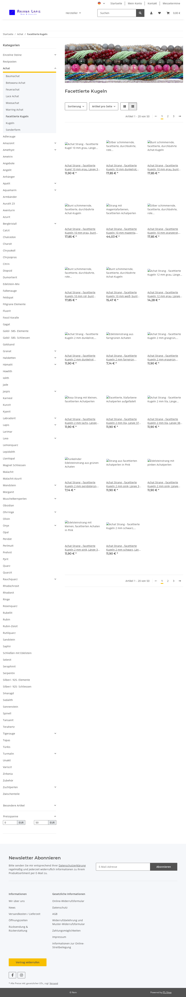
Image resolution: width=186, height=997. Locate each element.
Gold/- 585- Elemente (16, 331)
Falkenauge (10, 290)
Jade (5, 384)
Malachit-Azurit (12, 478)
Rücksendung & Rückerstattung (18, 928)
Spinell (7, 713)
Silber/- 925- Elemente (16, 680)
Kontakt (152, 3)
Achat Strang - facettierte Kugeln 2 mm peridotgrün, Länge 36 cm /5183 (81, 484)
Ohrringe (8, 512)
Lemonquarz (10, 445)
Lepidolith (9, 451)
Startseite (116, 3)
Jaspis (6, 391)
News (12, 907)
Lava (5, 438)
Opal (6, 532)
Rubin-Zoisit (10, 626)
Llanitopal (9, 458)
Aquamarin (10, 190)
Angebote (9, 163)
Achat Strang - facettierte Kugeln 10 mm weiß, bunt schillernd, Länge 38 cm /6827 (122, 294)
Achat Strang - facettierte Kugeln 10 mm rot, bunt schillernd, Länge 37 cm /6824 (80, 294)
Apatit (6, 183)
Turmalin (8, 753)
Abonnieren (163, 866)
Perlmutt (8, 545)
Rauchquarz (10, 579)
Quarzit (7, 572)
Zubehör (8, 780)
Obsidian (8, 505)
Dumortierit (10, 277)
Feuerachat (12, 89)
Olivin (6, 519)
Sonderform (13, 129)
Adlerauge (9, 136)
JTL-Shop (167, 992)
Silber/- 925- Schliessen (17, 686)
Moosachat (12, 103)
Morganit (8, 492)
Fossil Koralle (11, 317)
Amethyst (8, 150)
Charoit (7, 243)
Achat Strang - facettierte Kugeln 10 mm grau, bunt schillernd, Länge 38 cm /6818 (80, 231)
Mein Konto (135, 3)
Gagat (6, 324)
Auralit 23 (9, 203)
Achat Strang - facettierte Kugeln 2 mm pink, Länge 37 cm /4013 (82, 548)
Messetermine (171, 3)
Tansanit (8, 720)
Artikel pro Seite (102, 106)
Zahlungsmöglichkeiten (66, 930)
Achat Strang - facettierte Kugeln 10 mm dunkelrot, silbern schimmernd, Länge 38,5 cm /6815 (123, 167)
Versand (54, 983)
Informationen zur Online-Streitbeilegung (68, 945)
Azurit (6, 217)
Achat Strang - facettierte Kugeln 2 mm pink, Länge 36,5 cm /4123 (162, 484)
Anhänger (9, 176)
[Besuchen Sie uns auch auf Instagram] (21, 975)
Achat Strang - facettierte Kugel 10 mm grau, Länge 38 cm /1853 (82, 167)
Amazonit (8, 143)
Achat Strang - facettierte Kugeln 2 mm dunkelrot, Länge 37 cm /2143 (80, 357)
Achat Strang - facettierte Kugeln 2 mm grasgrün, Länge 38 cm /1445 (162, 357)
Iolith (6, 378)
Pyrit (5, 559)
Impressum (59, 937)
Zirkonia (8, 773)
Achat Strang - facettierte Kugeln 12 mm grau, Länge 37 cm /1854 (163, 294)
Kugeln (10, 123)
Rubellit (7, 612)
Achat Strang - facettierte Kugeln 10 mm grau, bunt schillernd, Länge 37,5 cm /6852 (163, 167)
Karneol (7, 398)
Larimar (7, 431)
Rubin (6, 619)
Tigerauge (9, 733)
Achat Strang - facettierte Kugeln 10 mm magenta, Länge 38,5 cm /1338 (121, 231)
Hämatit (8, 364)
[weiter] (180, 116)
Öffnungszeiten (18, 920)
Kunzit (7, 404)
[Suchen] (140, 13)
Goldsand (9, 344)
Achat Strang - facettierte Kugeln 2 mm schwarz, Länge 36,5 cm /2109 (124, 548)
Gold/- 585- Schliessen (16, 337)
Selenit (7, 659)
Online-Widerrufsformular (68, 901)
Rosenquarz (10, 606)
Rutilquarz (9, 633)
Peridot (7, 539)
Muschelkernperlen (15, 498)
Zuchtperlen (10, 787)
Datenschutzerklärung (72, 865)
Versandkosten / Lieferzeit (24, 914)
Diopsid (7, 270)
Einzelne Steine (12, 55)
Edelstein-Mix (11, 284)
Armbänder (10, 197)
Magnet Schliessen (14, 465)
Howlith (7, 371)
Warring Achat (14, 109)
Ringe (6, 599)
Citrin (6, 264)
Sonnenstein (10, 706)
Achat (6, 68)
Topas (6, 740)
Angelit (7, 170)
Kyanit (7, 411)
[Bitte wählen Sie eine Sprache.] (101, 3)
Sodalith (8, 700)
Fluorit (7, 311)
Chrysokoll (9, 250)
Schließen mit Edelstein (17, 653)
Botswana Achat (15, 82)
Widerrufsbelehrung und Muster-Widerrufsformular (68, 922)
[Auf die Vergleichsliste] (85, 134)
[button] (151, 13)
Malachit (8, 472)
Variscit (7, 767)
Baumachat (13, 76)
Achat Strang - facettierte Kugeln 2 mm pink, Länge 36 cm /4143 (123, 484)
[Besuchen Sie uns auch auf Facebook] (12, 975)
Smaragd (8, 693)
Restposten (10, 61)
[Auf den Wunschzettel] (94, 134)
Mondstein (9, 485)
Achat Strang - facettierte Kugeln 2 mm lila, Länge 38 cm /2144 (163, 421)
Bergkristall (10, 223)
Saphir (7, 646)
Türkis (6, 747)
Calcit (6, 230)
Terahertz (9, 726)
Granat (7, 351)
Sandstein (9, 639)
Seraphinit (9, 666)
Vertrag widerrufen (27, 962)
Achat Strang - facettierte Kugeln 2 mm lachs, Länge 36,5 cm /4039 (81, 421)
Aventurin (9, 210)
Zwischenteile (11, 794)
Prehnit (7, 552)
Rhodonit (8, 592)
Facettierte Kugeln (17, 116)
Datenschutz (60, 907)
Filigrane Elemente (14, 304)
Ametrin (8, 156)
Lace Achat (12, 96)
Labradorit (9, 418)
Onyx (6, 525)
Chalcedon (9, 237)
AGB (54, 914)
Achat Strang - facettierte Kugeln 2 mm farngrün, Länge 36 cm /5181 (121, 357)
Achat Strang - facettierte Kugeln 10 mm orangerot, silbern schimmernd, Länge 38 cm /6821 (164, 231)
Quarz (6, 565)
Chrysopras (10, 257)
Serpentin (9, 673)
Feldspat (8, 297)
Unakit (7, 760)
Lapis (6, 425)
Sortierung (74, 106)
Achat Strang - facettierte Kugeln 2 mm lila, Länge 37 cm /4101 (122, 421)
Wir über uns (17, 901)
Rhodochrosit (11, 586)
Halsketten (9, 358)
